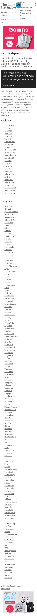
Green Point (9, 334)
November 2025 (10, 150)
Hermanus (8, 339)
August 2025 (9, 158)
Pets (6, 464)
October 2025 (9, 153)
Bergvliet (8, 242)
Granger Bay (9, 328)
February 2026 (9, 142)
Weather (28, 8)
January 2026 (9, 145)
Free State (8, 309)
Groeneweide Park (11, 337)
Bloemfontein (9, 244)
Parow (6, 459)
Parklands (8, 456)
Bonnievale (8, 255)
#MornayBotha (10, 220)
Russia (6, 497)
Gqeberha (8, 326)
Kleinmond (8, 364)
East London (9, 296)
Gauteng (7, 318)
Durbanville (8, 293)
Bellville (7, 239)
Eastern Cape (9, 299)
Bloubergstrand (10, 253)
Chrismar (7, 280)
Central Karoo (9, 271)
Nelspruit (8, 429)
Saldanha (8, 499)
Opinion (7, 442)
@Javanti (7, 209)
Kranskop (8, 369)
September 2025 (10, 155)
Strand (7, 532)
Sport (6, 521)
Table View (8, 537)
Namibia (7, 423)
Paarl (6, 448)
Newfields (8, 431)
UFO (6, 548)
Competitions (9, 285)
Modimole (8, 412)
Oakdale (7, 440)
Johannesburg (9, 350)
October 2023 (9, 193)
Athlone (7, 231)
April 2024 (8, 177)
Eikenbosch (8, 301)
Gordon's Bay (9, 323)
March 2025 (8, 172)
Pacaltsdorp (9, 450)
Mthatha (7, 418)
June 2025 (8, 163)
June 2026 (8, 131)
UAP (6, 545)
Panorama (8, 453)
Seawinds (8, 507)
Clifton (7, 282)
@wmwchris (9, 217)
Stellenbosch (9, 529)
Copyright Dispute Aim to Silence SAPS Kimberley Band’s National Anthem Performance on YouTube (16, 62)
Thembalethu (9, 543)
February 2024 (9, 182)
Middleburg (8, 399)
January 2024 (9, 185)
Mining (7, 404)
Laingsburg (8, 383)
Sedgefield (8, 510)
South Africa (9, 518)
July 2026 (7, 128)
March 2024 (8, 180)
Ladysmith (8, 380)
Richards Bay (9, 491)
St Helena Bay (9, 524)
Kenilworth (8, 353)
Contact (23, 18)
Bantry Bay (8, 234)
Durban (7, 290)
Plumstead (8, 472)
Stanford (7, 526)
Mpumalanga (9, 415)
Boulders (7, 258)
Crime (6, 288)
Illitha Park (8, 345)
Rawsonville (9, 488)
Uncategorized (10, 551)
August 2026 (9, 126)
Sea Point (8, 505)
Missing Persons (10, 407)
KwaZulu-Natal (10, 375)
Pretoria (7, 478)
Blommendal (9, 247)
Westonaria (8, 567)
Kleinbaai (8, 361)
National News (26, 5)
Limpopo (7, 394)
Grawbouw (8, 331)
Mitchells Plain (10, 410)
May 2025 (8, 166)
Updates (7, 553)
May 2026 (8, 134)
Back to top (5, 589)
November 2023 (10, 191)
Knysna (7, 366)
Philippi (7, 467)
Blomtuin (8, 250)
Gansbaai (7, 312)
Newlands (8, 434)
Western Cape (9, 564)
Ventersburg (9, 556)
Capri (6, 269)
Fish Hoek (8, 307)
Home (22, 2)
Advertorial (8, 223)
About (22, 8)
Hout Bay (8, 342)
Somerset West (10, 516)
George (7, 320)
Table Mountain (10, 534)
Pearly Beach (9, 461)
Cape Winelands (10, 266)
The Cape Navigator (9, 6)
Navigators (29, 10)
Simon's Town (9, 513)
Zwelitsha (8, 578)
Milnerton (8, 402)
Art (5, 228)
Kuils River (8, 372)
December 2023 (10, 188)
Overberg (8, 445)
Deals (22, 10)
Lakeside (7, 385)
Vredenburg (9, 559)
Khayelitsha (9, 356)
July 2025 (7, 161)
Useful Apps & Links (25, 14)
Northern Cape (10, 437)
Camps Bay (8, 261)
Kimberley (8, 358)
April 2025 (8, 169)
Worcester (8, 572)
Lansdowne (8, 388)
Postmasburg (9, 475)
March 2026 (8, 139)
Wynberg (7, 575)
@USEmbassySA (10, 215)
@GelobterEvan (10, 206)
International (9, 347)
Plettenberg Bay (10, 469)
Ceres (6, 274)
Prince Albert (9, 480)
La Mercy (7, 377)
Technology (9, 540)
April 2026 (8, 136)
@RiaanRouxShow (11, 212)
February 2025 (9, 174)
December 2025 (10, 147)
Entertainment (10, 304)
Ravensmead (9, 486)
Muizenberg (9, 421)
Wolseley (7, 570)
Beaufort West (10, 236)
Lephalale (8, 391)
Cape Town (8, 263)
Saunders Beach (10, 502)
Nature (7, 426)
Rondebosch (9, 494)
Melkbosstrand (10, 396)
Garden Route (9, 315)
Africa (6, 225)
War (6, 562)
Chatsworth (8, 277)
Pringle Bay (8, 483)
